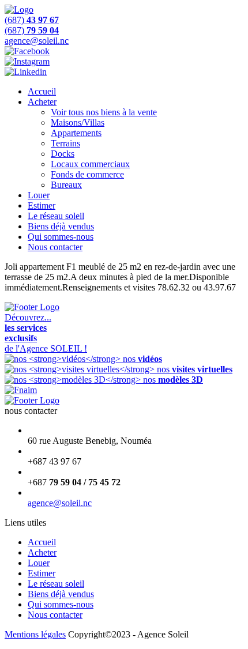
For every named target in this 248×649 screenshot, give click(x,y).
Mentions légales (35, 634)
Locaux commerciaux (90, 164)
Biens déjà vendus (61, 226)
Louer (39, 195)
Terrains (65, 143)
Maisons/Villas (77, 122)
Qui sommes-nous (60, 237)
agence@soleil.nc (60, 503)
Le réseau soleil (56, 216)
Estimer (41, 205)
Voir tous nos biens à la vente (104, 112)
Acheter (42, 102)
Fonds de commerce (87, 174)
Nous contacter (55, 247)
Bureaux (66, 185)
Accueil (42, 91)
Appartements (76, 133)
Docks (62, 154)
